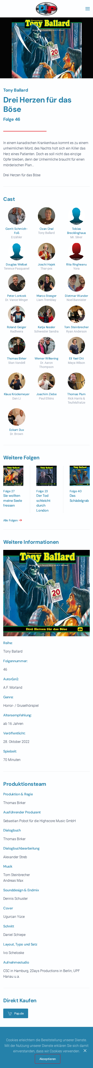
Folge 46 (11, 119)
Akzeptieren (47, 1059)
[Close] (85, 1050)
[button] (87, 8)
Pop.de (19, 1013)
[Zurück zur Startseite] (46, 8)
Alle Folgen (10, 520)
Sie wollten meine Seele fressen (12, 500)
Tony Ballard (15, 90)
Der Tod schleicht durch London (43, 502)
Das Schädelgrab (79, 498)
